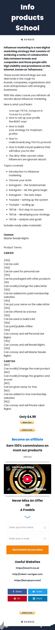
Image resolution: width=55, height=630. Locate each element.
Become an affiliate (27, 439)
